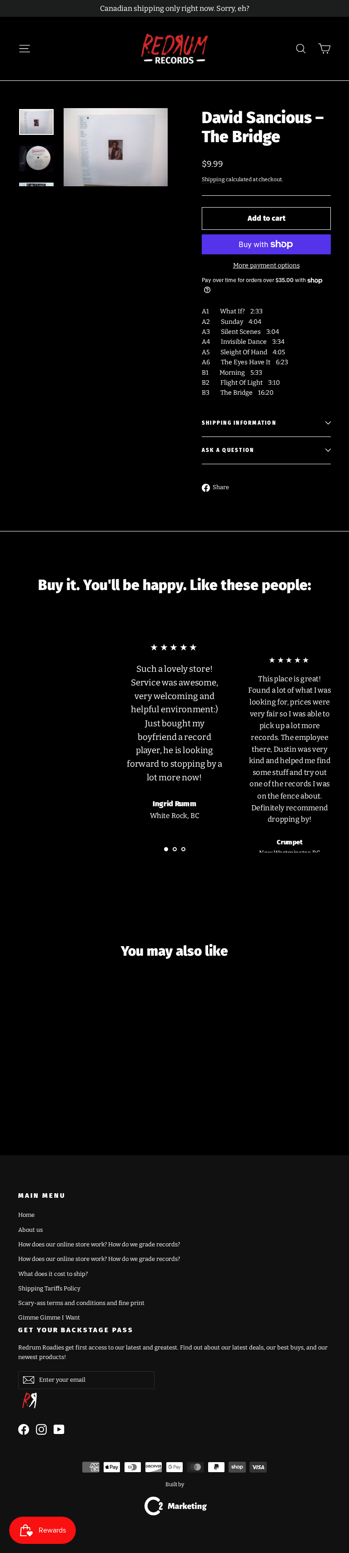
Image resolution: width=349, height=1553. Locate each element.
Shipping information (239, 423)
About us (30, 1229)
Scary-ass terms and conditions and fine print (81, 1303)
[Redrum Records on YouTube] (59, 1429)
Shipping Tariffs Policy (49, 1288)
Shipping (213, 179)
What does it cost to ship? (53, 1273)
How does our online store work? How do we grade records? (99, 1244)
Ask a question (228, 450)
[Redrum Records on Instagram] (41, 1429)
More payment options (266, 265)
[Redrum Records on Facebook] (23, 1429)
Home (26, 1214)
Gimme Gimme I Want (49, 1317)
